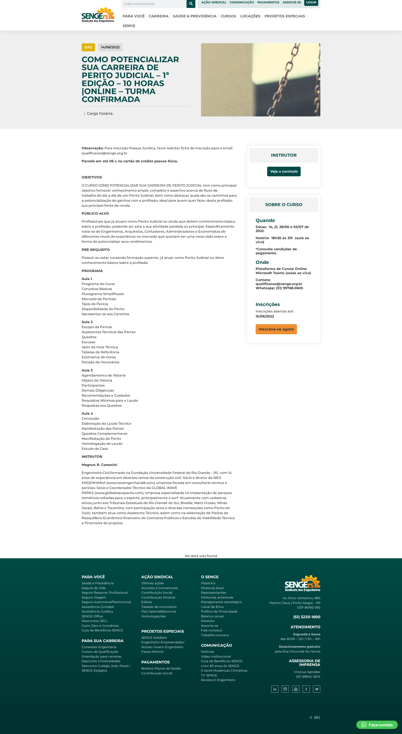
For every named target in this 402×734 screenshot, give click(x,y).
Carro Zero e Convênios (100, 626)
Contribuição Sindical (158, 597)
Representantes (213, 593)
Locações (250, 16)
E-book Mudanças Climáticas (224, 670)
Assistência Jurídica (97, 611)
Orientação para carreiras (102, 656)
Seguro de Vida (94, 588)
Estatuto (208, 621)
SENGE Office (92, 616)
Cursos (228, 16)
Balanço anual (212, 616)
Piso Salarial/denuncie (158, 611)
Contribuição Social (156, 593)
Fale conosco (211, 630)
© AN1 (315, 717)
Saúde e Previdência (98, 583)
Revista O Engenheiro (218, 680)
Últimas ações (152, 583)
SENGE (129, 26)
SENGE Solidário (154, 638)
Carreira (159, 16)
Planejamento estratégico (221, 602)
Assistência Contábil (98, 607)
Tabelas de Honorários (159, 607)
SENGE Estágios (94, 670)
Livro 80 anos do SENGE (220, 666)
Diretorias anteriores (217, 597)
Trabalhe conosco (215, 635)
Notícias (207, 652)
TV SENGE (209, 675)
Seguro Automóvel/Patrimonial (106, 602)
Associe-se (209, 626)
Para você (134, 16)
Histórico (208, 583)
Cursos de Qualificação (100, 652)
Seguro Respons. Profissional (105, 593)
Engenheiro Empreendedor (163, 642)
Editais (146, 602)
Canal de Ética (212, 607)
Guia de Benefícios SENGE (102, 630)
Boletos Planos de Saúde (161, 668)
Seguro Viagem (94, 597)
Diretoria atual (212, 588)
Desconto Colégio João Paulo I (106, 666)
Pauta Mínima (152, 652)
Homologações (153, 616)
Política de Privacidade (219, 611)
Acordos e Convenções (159, 588)
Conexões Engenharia (99, 647)
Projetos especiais (285, 16)
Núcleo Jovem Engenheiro (162, 647)
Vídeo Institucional (216, 656)
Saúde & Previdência (194, 16)
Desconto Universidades (101, 661)
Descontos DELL (95, 621)
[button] (276, 329)
